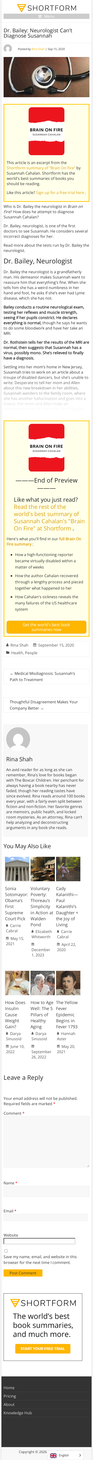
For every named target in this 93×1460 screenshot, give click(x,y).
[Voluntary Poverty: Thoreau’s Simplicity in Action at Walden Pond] (43, 859)
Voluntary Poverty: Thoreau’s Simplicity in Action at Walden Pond (42, 906)
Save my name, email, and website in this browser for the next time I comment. (40, 1259)
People (31, 652)
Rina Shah (38, 49)
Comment (14, 1113)
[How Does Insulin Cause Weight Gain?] (17, 973)
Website (11, 1235)
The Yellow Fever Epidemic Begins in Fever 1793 (67, 1014)
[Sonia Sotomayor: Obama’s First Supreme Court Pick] (17, 859)
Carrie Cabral (13, 928)
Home (9, 1387)
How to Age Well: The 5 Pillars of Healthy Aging (42, 1014)
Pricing (10, 1396)
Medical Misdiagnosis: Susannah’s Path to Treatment (42, 676)
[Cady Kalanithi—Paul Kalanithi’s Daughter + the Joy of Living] (68, 859)
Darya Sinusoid (13, 1036)
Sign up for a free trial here (60, 192)
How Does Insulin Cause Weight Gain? (15, 1014)
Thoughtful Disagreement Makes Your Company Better (44, 705)
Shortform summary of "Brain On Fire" (41, 167)
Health (17, 652)
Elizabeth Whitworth (41, 934)
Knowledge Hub (18, 1412)
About (9, 1404)
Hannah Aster (66, 1036)
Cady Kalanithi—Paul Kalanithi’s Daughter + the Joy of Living (67, 906)
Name (10, 1183)
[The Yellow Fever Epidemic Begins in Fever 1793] (68, 973)
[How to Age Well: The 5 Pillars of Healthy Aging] (43, 973)
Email (10, 1211)
